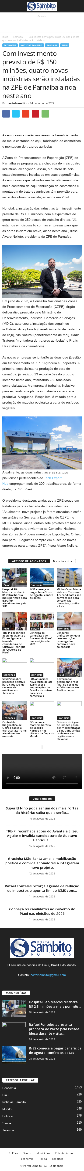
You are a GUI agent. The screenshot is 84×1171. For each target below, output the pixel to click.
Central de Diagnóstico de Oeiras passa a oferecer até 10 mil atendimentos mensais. (14, 729)
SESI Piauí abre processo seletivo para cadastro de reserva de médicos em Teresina (13, 686)
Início (5, 36)
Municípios (43, 1153)
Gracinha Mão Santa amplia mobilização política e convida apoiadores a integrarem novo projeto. (42, 863)
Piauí (65, 45)
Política (7, 1116)
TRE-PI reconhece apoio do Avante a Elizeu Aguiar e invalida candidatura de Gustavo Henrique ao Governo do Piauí (13, 642)
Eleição (35, 628)
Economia (18, 36)
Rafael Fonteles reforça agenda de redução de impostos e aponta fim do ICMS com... (42, 888)
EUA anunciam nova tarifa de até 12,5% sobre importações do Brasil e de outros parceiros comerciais (41, 687)
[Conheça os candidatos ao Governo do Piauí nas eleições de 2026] (42, 621)
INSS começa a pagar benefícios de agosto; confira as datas (41, 593)
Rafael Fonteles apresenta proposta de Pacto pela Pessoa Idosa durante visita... (54, 1029)
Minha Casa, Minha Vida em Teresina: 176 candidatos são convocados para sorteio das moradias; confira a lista (69, 597)
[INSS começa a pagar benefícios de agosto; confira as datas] (42, 577)
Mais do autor (62, 561)
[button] (77, 6)
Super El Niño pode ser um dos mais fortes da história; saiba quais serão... (42, 810)
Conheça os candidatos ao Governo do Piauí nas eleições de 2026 (41, 638)
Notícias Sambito (31, 45)
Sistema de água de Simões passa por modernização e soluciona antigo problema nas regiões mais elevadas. (68, 730)
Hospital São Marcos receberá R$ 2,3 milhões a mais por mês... (55, 1004)
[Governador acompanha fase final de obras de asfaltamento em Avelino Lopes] (69, 667)
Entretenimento (65, 1153)
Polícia (43, 1158)
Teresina (8, 1130)
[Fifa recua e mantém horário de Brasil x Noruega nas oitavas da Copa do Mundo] (42, 710)
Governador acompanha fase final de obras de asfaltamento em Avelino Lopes (68, 684)
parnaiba (52, 45)
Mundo (6, 1109)
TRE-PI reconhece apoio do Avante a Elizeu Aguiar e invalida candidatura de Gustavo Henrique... (42, 835)
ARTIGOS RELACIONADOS (29, 561)
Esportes (57, 1158)
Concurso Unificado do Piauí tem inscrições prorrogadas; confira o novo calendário (68, 639)
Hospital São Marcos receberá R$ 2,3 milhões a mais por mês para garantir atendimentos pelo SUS (14, 597)
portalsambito (17, 103)
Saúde (6, 1123)
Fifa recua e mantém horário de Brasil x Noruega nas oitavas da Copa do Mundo (42, 729)
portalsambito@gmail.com (48, 975)
